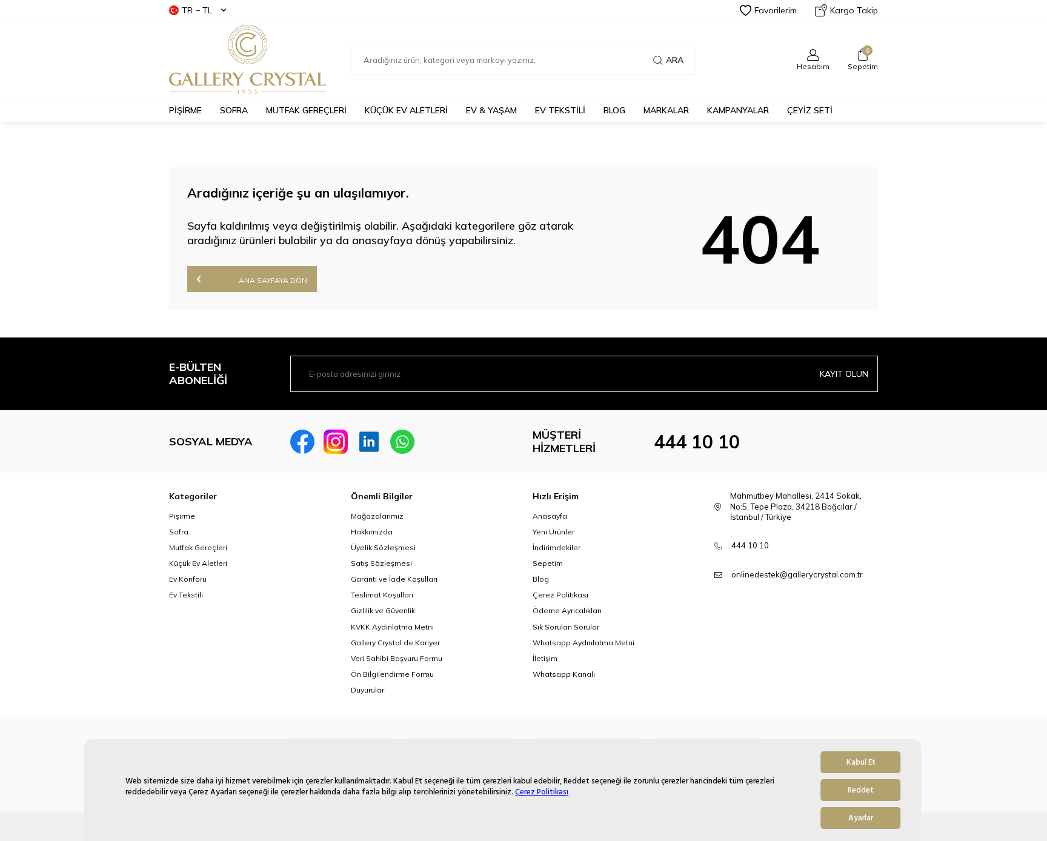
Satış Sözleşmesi (381, 563)
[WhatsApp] (402, 442)
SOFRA (234, 110)
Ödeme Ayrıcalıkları (567, 610)
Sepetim (548, 563)
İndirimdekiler (556, 547)
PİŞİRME (185, 110)
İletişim (545, 658)
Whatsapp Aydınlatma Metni (583, 642)
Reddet (861, 790)
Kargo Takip (854, 10)
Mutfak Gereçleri (198, 547)
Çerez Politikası (541, 792)
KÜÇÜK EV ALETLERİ (406, 110)
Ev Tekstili (186, 594)
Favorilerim (775, 10)
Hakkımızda (372, 531)
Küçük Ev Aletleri (198, 563)
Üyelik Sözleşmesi (383, 547)
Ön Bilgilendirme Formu (392, 674)
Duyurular (367, 689)
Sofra (178, 531)
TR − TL (197, 10)
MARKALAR (666, 110)
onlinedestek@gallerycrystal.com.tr (797, 574)
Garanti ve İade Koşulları (394, 578)
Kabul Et (861, 762)
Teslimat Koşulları (382, 594)
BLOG (614, 110)
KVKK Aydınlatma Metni (392, 626)
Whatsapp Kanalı (564, 674)
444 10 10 (697, 441)
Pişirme (182, 515)
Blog (541, 578)
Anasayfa (550, 515)
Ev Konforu (188, 578)
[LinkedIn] (369, 442)
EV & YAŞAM (491, 110)
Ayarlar (860, 818)
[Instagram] (336, 442)
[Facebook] (302, 442)
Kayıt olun (844, 373)
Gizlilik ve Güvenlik (383, 610)
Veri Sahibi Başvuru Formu (396, 658)
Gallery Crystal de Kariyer (395, 642)
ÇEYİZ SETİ (810, 110)
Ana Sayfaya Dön (272, 280)
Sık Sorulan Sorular (566, 626)
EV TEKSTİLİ (560, 110)
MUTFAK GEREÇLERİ (306, 110)
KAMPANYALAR (738, 110)
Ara (674, 60)
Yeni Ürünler (553, 531)
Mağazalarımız (377, 515)
